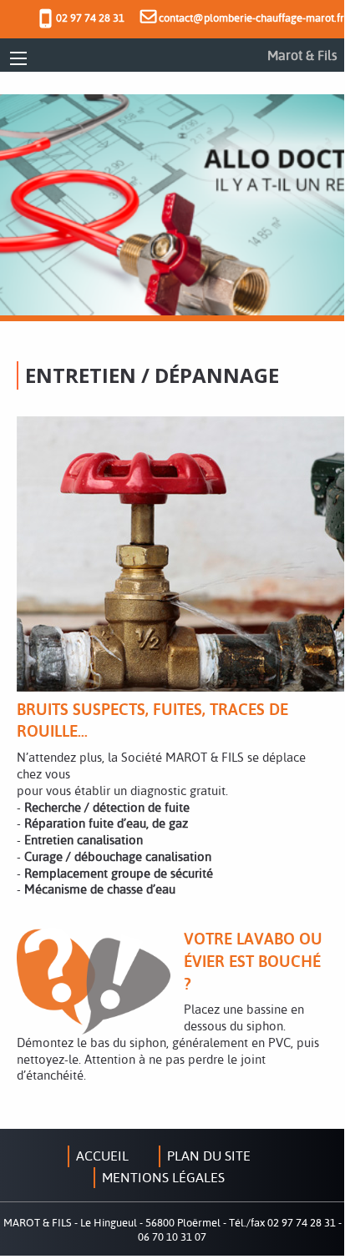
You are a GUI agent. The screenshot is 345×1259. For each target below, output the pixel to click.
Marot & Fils (302, 55)
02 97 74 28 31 (90, 17)
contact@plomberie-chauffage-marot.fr (250, 17)
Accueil (102, 1155)
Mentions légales (163, 1177)
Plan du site (209, 1155)
